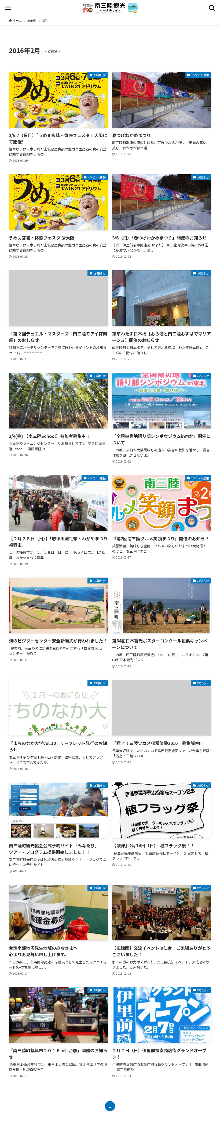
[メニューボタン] (8, 8)
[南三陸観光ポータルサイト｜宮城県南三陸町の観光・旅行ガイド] (110, 8)
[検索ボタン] (212, 8)
